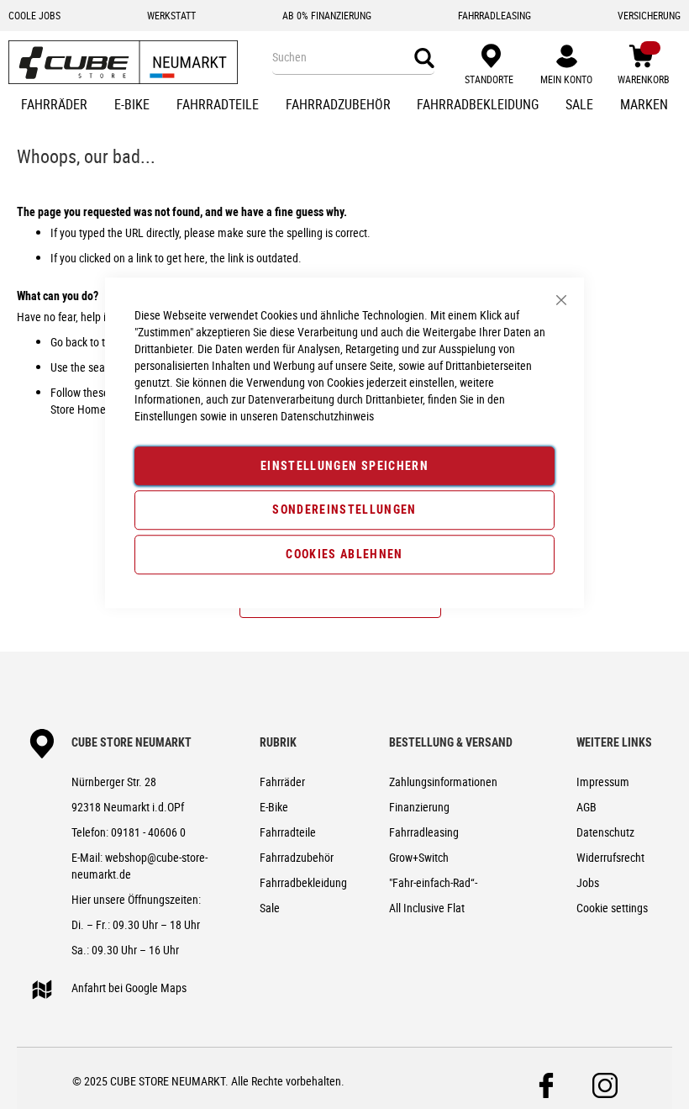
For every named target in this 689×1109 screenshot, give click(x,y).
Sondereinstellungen (344, 510)
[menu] (344, 106)
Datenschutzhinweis (327, 416)
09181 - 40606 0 (148, 832)
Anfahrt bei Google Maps (129, 987)
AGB (586, 807)
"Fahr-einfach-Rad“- (433, 882)
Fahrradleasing (424, 832)
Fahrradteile (288, 832)
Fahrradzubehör (297, 857)
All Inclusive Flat (427, 908)
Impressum (602, 782)
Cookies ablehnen (344, 554)
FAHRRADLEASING (494, 15)
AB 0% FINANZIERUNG (326, 15)
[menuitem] (54, 106)
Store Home (78, 409)
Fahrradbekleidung (303, 882)
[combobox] (353, 57)
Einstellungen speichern (344, 465)
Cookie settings (612, 908)
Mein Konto (566, 79)
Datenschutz (605, 832)
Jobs (587, 882)
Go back (68, 342)
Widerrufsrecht (610, 857)
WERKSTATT (171, 15)
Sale (270, 908)
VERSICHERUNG (649, 15)
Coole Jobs (34, 15)
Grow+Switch (419, 857)
